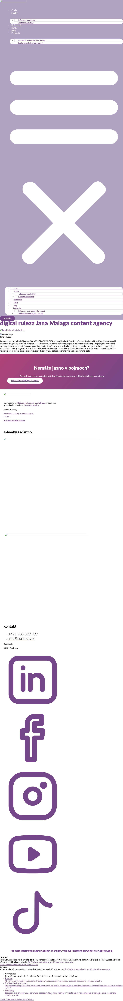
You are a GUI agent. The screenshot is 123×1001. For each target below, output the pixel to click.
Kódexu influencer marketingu (31, 403)
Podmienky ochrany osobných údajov (18, 414)
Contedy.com (105, 951)
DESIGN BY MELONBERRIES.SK (14, 420)
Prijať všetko (32, 965)
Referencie (16, 25)
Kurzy (14, 28)
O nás (14, 10)
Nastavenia (5, 965)
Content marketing (25, 23)
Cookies (7, 416)
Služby (14, 13)
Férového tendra (31, 405)
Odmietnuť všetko (18, 965)
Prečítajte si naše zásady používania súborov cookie (50, 962)
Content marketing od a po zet (30, 43)
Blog (13, 30)
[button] (64, 164)
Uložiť (3, 1000)
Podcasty (15, 33)
